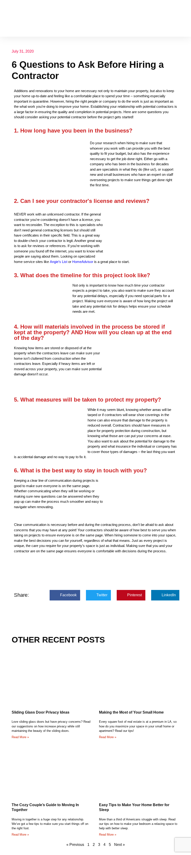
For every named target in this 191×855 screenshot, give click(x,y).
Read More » (20, 737)
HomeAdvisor (82, 262)
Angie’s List (58, 262)
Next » (119, 845)
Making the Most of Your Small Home (131, 712)
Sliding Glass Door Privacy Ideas (40, 712)
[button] (182, 18)
